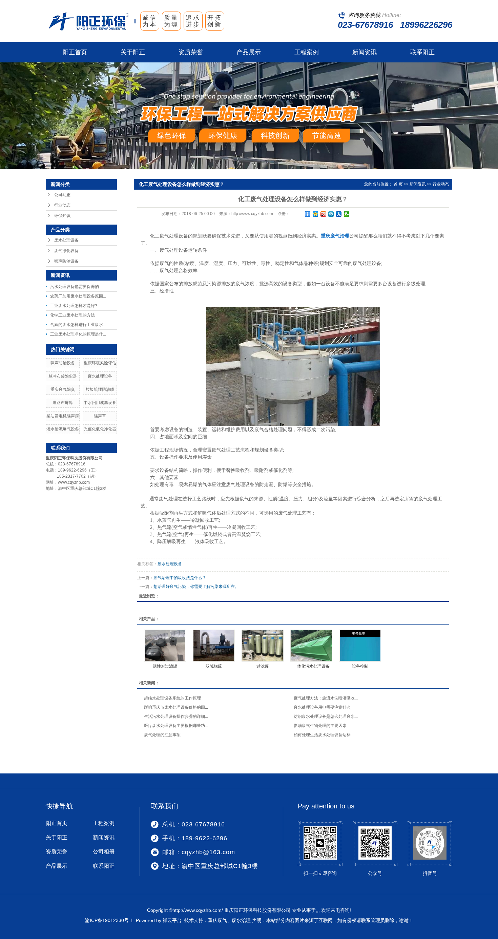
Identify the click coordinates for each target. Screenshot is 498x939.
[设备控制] (360, 646)
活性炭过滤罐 (165, 666)
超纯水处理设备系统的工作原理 (172, 698)
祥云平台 (172, 920)
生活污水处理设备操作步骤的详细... (176, 716)
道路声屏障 (63, 402)
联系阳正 (422, 52)
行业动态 (62, 205)
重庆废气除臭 (62, 389)
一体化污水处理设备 (311, 666)
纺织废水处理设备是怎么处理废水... (326, 716)
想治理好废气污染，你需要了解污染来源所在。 (196, 586)
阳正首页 (75, 52)
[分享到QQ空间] (315, 214)
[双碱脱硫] (214, 646)
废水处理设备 (66, 240)
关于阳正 (133, 52)
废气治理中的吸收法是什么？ (179, 577)
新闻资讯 (364, 52)
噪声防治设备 (66, 261)
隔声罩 (100, 416)
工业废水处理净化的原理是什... (78, 334)
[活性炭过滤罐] (165, 646)
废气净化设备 (66, 250)
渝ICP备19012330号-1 (109, 920)
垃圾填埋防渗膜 (100, 389)
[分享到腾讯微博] (331, 214)
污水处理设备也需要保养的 (74, 286)
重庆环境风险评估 (100, 363)
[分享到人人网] (339, 214)
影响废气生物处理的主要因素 (320, 725)
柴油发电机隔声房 (62, 416)
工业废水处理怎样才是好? (73, 305)
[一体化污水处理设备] (311, 646)
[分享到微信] (347, 214)
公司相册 (104, 852)
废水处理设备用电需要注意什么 (322, 707)
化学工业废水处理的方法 (72, 315)
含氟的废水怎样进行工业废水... (78, 324)
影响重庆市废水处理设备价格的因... (176, 707)
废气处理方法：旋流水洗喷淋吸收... (326, 698)
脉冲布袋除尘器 (62, 376)
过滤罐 (262, 666)
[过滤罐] (263, 646)
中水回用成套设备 (100, 402)
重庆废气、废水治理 (229, 920)
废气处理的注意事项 (162, 734)
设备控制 (360, 666)
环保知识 (62, 215)
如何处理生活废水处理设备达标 (322, 734)
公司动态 (62, 194)
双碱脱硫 (214, 666)
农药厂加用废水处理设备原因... (78, 296)
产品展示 (248, 52)
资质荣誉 (191, 52)
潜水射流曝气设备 (62, 429)
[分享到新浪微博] (323, 214)
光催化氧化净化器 (100, 429)
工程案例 (306, 52)
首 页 (398, 184)
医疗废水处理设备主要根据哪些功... (176, 725)
